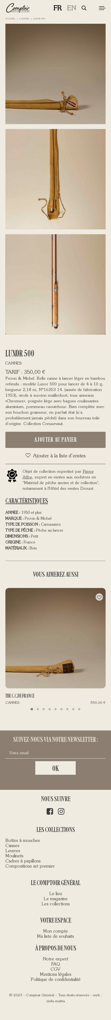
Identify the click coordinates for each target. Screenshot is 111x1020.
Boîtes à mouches (22, 841)
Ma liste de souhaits (55, 936)
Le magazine (56, 899)
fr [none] (58, 8)
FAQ (55, 964)
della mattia (55, 1001)
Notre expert (55, 959)
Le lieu (55, 894)
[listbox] (68, 8)
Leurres (12, 851)
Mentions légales (55, 975)
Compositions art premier (30, 866)
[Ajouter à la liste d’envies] (99, 597)
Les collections (55, 904)
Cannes (24, 19)
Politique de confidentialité (56, 980)
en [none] (71, 8)
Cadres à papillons (23, 861)
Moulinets (14, 856)
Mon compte (55, 931)
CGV (55, 969)
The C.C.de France (19, 696)
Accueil (10, 19)
